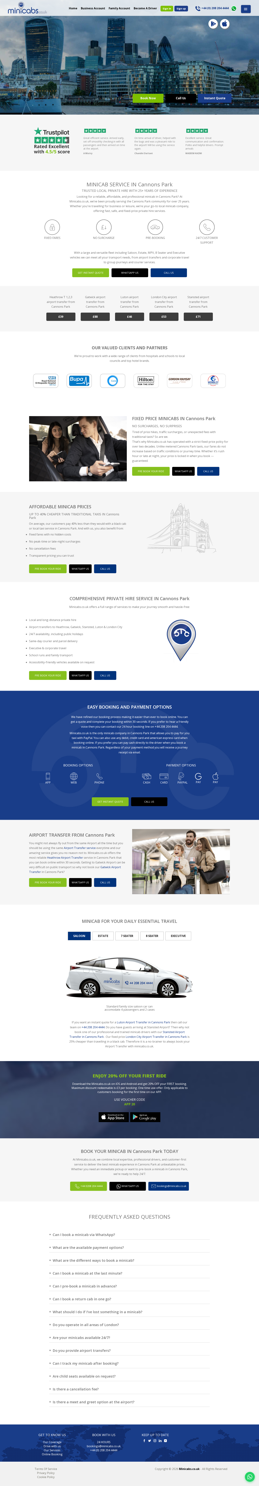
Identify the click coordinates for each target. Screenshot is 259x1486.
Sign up (181, 8)
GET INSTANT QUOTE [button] (90, 272)
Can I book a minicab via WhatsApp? (84, 1234)
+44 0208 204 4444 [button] (91, 1186)
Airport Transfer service (80, 848)
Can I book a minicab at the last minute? (87, 1273)
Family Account (119, 8)
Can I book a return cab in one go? (82, 1299)
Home (73, 8)
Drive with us (52, 1446)
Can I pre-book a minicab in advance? (85, 1286)
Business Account (93, 8)
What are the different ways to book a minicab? (93, 1260)
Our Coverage (52, 1442)
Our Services (52, 1450)
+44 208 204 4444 (166, 727)
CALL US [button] (169, 272)
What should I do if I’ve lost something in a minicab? (97, 1312)
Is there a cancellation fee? (76, 1389)
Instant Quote (214, 98)
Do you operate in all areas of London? (86, 1324)
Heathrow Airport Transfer (65, 858)
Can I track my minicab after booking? (86, 1363)
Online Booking (52, 1454)
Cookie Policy (46, 1477)
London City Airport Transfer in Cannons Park (156, 1037)
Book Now (148, 98)
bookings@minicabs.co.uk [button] (171, 1186)
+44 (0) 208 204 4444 (103, 1450)
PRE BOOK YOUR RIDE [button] (151, 471)
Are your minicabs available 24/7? (81, 1337)
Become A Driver (145, 8)
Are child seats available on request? (84, 1376)
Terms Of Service (46, 1469)
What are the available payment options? (88, 1247)
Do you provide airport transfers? (82, 1350)
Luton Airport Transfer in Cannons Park (143, 1022)
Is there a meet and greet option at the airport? (93, 1402)
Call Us (181, 98)
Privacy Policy (46, 1473)
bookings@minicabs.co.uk (104, 1446)
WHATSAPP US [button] (129, 272)
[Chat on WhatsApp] (250, 1477)
